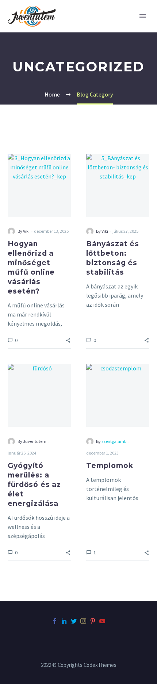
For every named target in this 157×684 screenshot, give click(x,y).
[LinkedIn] (64, 621)
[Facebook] (55, 621)
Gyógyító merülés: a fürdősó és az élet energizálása (34, 484)
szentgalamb (114, 441)
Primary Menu (142, 16)
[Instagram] (83, 621)
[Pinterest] (93, 621)
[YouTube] (102, 621)
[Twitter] (74, 621)
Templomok (109, 465)
